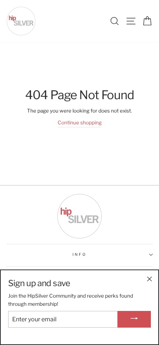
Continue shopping (80, 122)
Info (79, 254)
